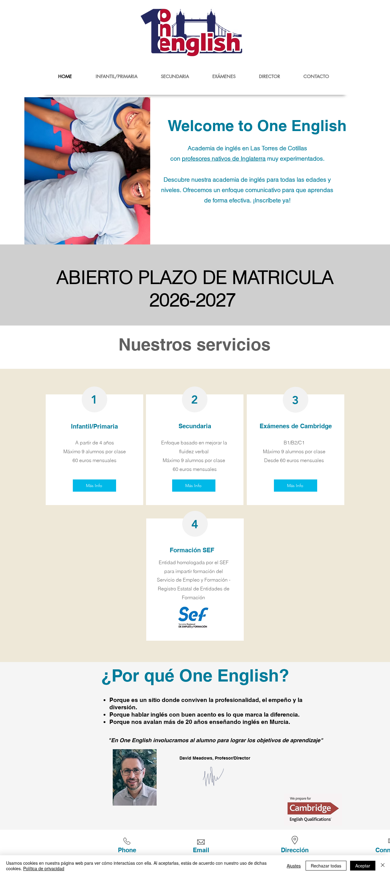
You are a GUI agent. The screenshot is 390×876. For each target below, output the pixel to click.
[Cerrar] (382, 865)
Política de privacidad (43, 868)
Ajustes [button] (294, 866)
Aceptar (362, 866)
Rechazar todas (326, 866)
